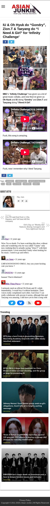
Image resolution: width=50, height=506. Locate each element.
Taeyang (27, 184)
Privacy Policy (25, 500)
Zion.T (36, 184)
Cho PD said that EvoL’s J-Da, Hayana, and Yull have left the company (17, 218)
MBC (9, 184)
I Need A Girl (21, 181)
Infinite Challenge (37, 181)
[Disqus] (25, 267)
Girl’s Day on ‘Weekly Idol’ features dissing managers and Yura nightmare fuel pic (32, 226)
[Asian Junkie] (25, 8)
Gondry (10, 181)
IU (3, 184)
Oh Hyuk (17, 184)
